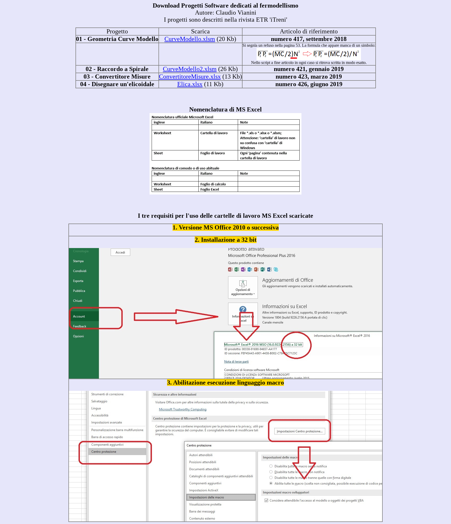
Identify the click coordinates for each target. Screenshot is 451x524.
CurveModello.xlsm (189, 39)
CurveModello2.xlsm (190, 69)
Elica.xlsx (190, 84)
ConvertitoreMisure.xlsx (190, 76)
